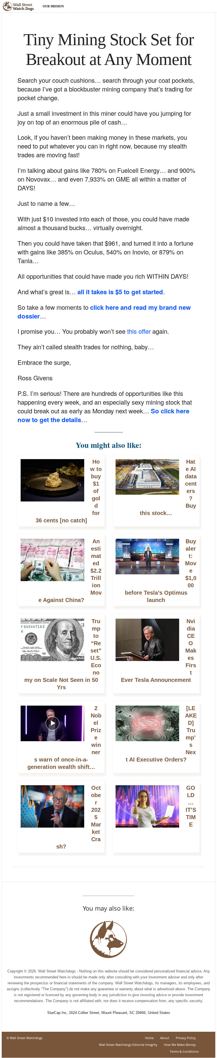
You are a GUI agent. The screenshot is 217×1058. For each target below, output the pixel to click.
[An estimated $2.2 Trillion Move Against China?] (52, 563)
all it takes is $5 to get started (120, 291)
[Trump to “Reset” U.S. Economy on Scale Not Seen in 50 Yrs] (52, 643)
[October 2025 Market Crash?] (52, 809)
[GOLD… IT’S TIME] (147, 809)
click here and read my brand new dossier (104, 311)
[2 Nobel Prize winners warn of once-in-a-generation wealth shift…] (52, 726)
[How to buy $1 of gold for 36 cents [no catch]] (52, 483)
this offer (139, 331)
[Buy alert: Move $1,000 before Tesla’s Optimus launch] (147, 559)
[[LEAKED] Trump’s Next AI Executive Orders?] (147, 726)
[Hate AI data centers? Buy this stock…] (147, 480)
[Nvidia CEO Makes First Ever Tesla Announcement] (147, 643)
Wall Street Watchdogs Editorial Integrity (128, 1044)
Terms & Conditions (184, 1051)
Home (149, 1038)
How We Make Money (180, 1044)
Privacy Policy (186, 1038)
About (164, 1038)
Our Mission (53, 6)
